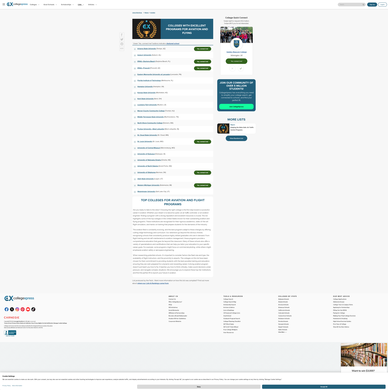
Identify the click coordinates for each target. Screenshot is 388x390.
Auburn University (144, 55)
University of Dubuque (146, 154)
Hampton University (145, 86)
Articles (91, 4)
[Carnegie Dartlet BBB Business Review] (10, 336)
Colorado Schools (283, 313)
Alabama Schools (283, 299)
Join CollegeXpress (236, 106)
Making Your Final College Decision (344, 316)
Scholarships (66, 4)
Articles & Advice (229, 307)
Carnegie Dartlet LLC (19, 321)
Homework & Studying (340, 318)
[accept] (241, 68)
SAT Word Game (228, 324)
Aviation (152, 13)
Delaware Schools (284, 318)
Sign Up (372, 4)
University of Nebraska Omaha (149, 160)
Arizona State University (146, 48)
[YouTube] (28, 311)
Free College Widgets (230, 329)
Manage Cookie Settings (60, 323)
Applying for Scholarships (341, 307)
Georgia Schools (283, 324)
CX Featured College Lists (231, 313)
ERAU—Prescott (143, 68)
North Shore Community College (149, 123)
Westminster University (146, 191)
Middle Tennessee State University (150, 117)
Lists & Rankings (137, 13)
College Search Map (229, 302)
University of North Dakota (147, 166)
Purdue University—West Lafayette (150, 129)
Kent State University (145, 98)
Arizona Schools (283, 304)
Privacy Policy (16, 323)
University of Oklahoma (146, 172)
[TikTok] (33, 311)
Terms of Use (7, 323)
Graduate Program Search (231, 318)
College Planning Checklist (232, 321)
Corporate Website (175, 321)
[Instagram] (17, 311)
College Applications (339, 299)
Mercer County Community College (151, 111)
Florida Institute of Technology (149, 80)
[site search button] (363, 4)
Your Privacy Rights (37, 323)
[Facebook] (6, 311)
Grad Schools (49, 4)
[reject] (232, 68)
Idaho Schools (282, 329)
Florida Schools (283, 321)
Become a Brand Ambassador (178, 316)
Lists (80, 4)
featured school (173, 43)
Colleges (33, 4)
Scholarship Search (229, 304)
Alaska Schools (283, 302)
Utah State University (145, 178)
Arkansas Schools (283, 307)
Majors (147, 13)
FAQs (170, 304)
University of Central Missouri (148, 148)
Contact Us (172, 299)
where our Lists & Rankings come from (153, 283)
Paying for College (339, 313)
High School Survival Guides (342, 321)
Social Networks (174, 310)
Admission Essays (338, 302)
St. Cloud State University (147, 135)
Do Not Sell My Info (48, 323)
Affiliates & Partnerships (177, 313)
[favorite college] (134, 49)
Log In (382, 4)
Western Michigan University (148, 185)
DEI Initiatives (173, 307)
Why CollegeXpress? (175, 302)
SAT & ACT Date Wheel (230, 327)
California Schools (284, 310)
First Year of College (339, 324)
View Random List (236, 138)
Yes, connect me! (202, 49)
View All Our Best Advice (341, 327)
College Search (228, 299)
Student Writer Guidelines (177, 318)
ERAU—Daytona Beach (146, 61)
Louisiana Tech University (147, 104)
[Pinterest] (22, 311)
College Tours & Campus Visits (343, 304)
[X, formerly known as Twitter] (11, 311)
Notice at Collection (25, 323)
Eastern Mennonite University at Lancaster (153, 74)
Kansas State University (146, 92)
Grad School (227, 316)
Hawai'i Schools (283, 327)
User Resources (228, 332)
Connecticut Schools (285, 316)
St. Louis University (144, 141)
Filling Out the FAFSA (340, 310)
